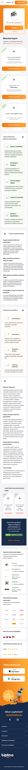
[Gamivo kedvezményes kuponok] (21, 615)
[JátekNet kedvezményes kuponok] (14, 610)
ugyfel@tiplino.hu (14, 715)
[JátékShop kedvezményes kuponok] (21, 610)
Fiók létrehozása (21, 2)
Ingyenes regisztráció (14, 540)
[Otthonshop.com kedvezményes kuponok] (21, 619)
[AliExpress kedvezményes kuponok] (6, 610)
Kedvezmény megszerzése (14, 68)
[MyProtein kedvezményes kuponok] (21, 624)
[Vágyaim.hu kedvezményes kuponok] (6, 615)
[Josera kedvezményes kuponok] (14, 624)
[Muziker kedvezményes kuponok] (14, 615)
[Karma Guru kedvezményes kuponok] (6, 624)
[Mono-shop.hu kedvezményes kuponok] (14, 619)
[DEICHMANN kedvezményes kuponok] (6, 619)
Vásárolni (14, 27)
